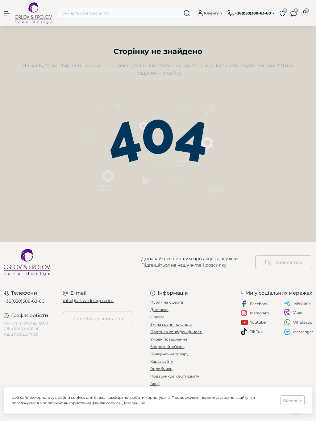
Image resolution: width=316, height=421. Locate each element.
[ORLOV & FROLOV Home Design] (53, 262)
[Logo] (33, 13)
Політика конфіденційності (176, 331)
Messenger (303, 331)
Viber (298, 312)
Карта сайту (161, 361)
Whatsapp (302, 322)
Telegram (301, 303)
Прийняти (292, 400)
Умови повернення (168, 339)
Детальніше (133, 403)
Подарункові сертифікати (175, 376)
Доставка (159, 309)
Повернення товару (169, 354)
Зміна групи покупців (171, 324)
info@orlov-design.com (88, 300)
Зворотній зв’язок (167, 346)
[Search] (187, 13)
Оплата (157, 317)
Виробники (161, 368)
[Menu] (7, 13)
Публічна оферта (166, 302)
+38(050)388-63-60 (24, 301)
